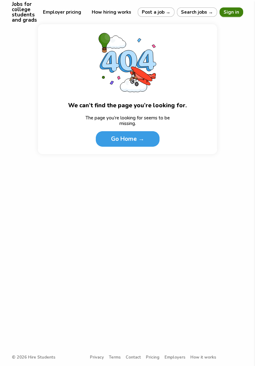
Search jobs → (197, 12)
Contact (133, 357)
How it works (203, 357)
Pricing (153, 357)
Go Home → (127, 139)
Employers (175, 357)
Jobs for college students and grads (24, 12)
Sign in (231, 12)
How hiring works (111, 12)
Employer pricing (62, 12)
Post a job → (156, 12)
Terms (115, 357)
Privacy (97, 357)
